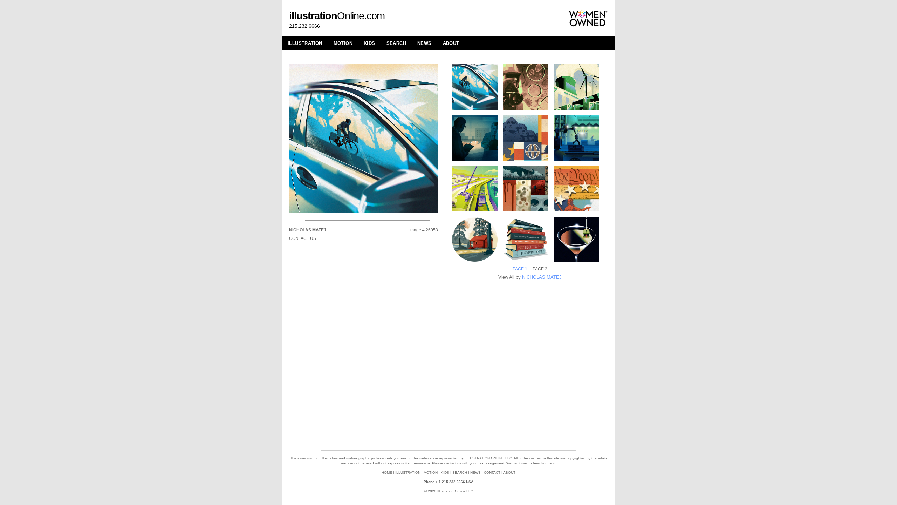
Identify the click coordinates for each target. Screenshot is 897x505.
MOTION (343, 43)
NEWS (424, 43)
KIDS (369, 43)
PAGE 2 (540, 269)
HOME (387, 472)
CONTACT (492, 472)
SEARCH (396, 43)
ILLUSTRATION (305, 43)
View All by (530, 277)
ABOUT (451, 43)
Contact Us (302, 238)
